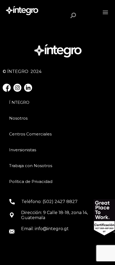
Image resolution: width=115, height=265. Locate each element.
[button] (106, 12)
